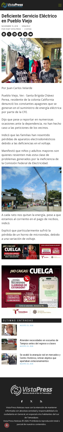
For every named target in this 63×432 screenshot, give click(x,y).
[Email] (30, 34)
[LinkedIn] (14, 34)
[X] (9, 34)
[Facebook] (4, 34)
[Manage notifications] (6, 425)
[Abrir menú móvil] (59, 5)
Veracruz (26, 26)
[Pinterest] (25, 34)
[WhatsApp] (20, 34)
